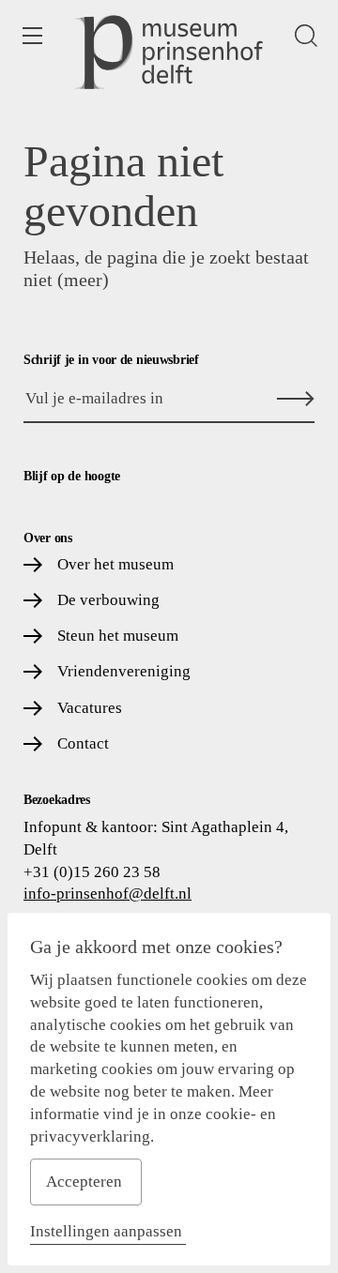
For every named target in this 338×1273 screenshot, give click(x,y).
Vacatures (89, 708)
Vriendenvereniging (124, 671)
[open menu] (32, 35)
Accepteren (84, 1181)
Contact (83, 743)
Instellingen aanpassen (106, 1231)
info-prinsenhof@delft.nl (107, 893)
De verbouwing (108, 600)
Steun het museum (117, 635)
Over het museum (115, 564)
